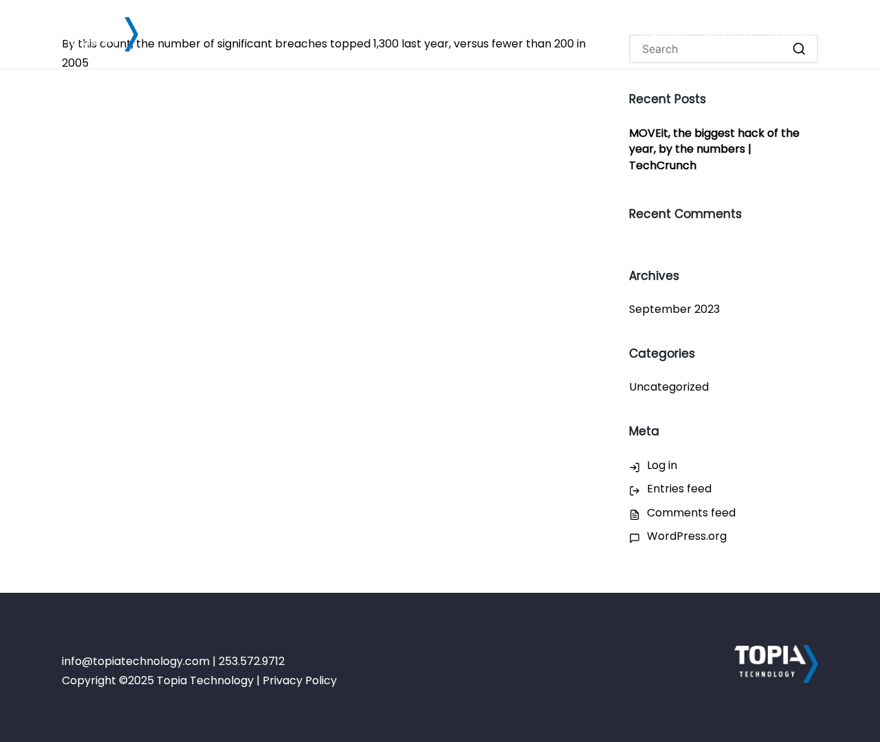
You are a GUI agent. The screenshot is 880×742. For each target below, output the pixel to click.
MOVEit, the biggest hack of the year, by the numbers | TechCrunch (714, 149)
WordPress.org (687, 536)
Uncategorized (669, 387)
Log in (662, 465)
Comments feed (691, 513)
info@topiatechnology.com (136, 661)
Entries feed (679, 489)
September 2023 (674, 309)
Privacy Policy (300, 680)
